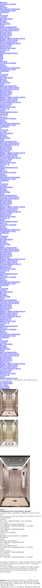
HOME (2, 169)
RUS (1, 59)
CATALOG (4, 113)
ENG (1, 55)
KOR (1, 58)
